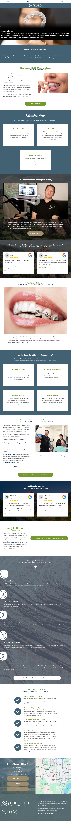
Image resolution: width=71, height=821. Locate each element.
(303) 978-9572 (16, 466)
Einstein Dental (54, 810)
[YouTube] (15, 812)
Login (52, 813)
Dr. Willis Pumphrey (7, 86)
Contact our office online (9, 462)
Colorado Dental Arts (9, 455)
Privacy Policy (46, 813)
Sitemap (40, 813)
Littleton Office (17, 764)
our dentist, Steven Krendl (12, 436)
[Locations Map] (53, 776)
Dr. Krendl (10, 58)
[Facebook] (9, 812)
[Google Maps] (4, 812)
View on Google (8, 271)
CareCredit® (10, 543)
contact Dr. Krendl (16, 342)
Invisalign (51, 58)
